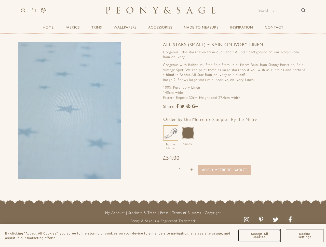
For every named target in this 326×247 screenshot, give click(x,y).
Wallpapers (125, 27)
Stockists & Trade (142, 213)
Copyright (213, 213)
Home (48, 27)
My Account (115, 213)
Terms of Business (186, 213)
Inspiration (241, 27)
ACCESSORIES (160, 27)
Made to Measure (201, 27)
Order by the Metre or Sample (210, 119)
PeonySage (163, 10)
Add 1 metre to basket (224, 170)
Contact (274, 27)
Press (164, 213)
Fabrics (72, 27)
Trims (96, 27)
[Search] (303, 10)
